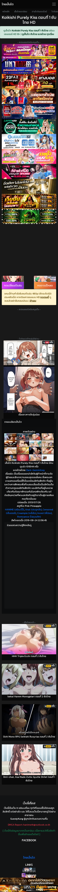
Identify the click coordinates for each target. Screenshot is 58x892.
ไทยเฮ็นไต (8, 4)
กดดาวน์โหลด (45, 285)
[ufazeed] (29, 171)
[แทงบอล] (29, 81)
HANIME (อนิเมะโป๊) (14, 509)
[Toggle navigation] (54, 4)
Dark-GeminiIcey (35, 470)
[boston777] (29, 111)
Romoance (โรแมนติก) (29, 516)
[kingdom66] (29, 881)
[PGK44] (29, 201)
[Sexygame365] (29, 51)
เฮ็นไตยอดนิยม (20, 11)
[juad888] (29, 156)
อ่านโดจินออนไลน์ (39, 11)
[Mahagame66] (29, 66)
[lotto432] (29, 126)
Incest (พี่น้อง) (44, 513)
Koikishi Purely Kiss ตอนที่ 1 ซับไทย (30, 30)
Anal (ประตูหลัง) (33, 509)
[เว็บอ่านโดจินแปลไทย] (29, 870)
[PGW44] (29, 216)
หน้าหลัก (5, 11)
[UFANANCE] (29, 96)
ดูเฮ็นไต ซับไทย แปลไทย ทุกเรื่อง (38, 34)
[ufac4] (29, 888)
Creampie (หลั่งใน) (26, 513)
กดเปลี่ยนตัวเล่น (13, 285)
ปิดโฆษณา (30, 875)
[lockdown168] (29, 141)
